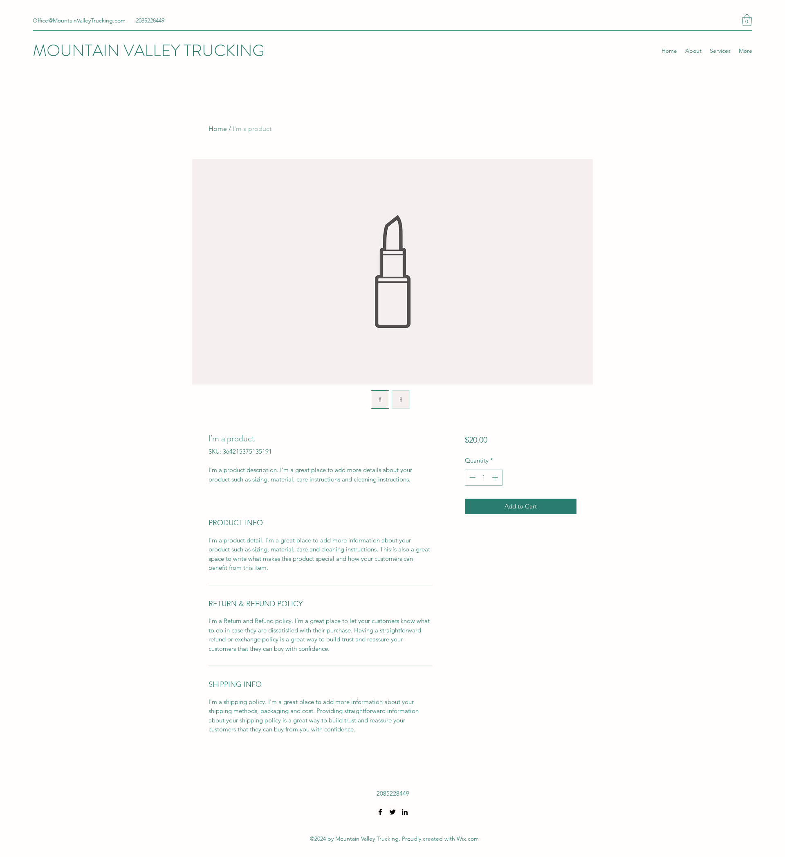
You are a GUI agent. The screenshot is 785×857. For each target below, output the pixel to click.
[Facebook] (380, 812)
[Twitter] (392, 812)
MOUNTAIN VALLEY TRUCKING (149, 50)
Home (218, 129)
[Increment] (495, 477)
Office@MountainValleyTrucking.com (79, 20)
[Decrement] (471, 477)
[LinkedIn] (405, 812)
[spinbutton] (483, 477)
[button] (747, 20)
